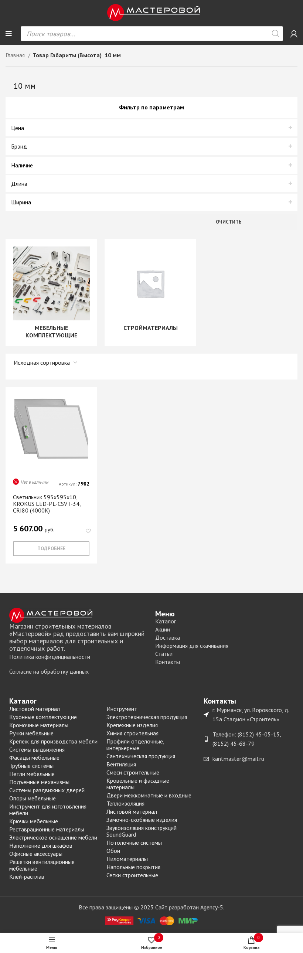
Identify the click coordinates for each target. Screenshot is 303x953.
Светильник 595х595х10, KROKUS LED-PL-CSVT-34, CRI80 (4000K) (47, 503)
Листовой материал (34, 708)
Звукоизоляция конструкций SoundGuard (141, 831)
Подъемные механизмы (39, 782)
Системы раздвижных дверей (47, 790)
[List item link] (78, 657)
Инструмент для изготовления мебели (47, 809)
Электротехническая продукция (146, 717)
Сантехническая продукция (140, 756)
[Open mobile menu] (9, 33)
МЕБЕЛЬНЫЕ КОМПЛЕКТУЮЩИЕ (51, 331)
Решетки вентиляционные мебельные (42, 865)
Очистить (229, 222)
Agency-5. (212, 907)
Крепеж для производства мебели (53, 741)
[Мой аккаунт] (294, 33)
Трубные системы (31, 765)
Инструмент (121, 708)
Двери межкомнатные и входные (148, 795)
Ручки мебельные (31, 733)
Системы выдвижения (37, 749)
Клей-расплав (26, 876)
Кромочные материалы (38, 725)
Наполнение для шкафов (40, 845)
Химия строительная (132, 733)
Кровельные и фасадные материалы (137, 783)
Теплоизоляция (125, 803)
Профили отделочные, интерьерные (135, 744)
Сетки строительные (132, 875)
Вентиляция (121, 764)
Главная (16, 55)
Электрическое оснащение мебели (53, 837)
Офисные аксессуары (35, 853)
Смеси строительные (132, 772)
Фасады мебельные (34, 757)
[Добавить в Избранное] (88, 531)
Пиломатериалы (127, 858)
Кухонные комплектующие (43, 717)
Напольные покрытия (133, 867)
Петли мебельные (32, 773)
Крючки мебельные (33, 821)
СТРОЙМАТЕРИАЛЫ (150, 327)
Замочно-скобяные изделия (141, 819)
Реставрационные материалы (46, 829)
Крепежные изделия (132, 725)
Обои (113, 850)
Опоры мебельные (32, 798)
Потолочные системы (134, 842)
